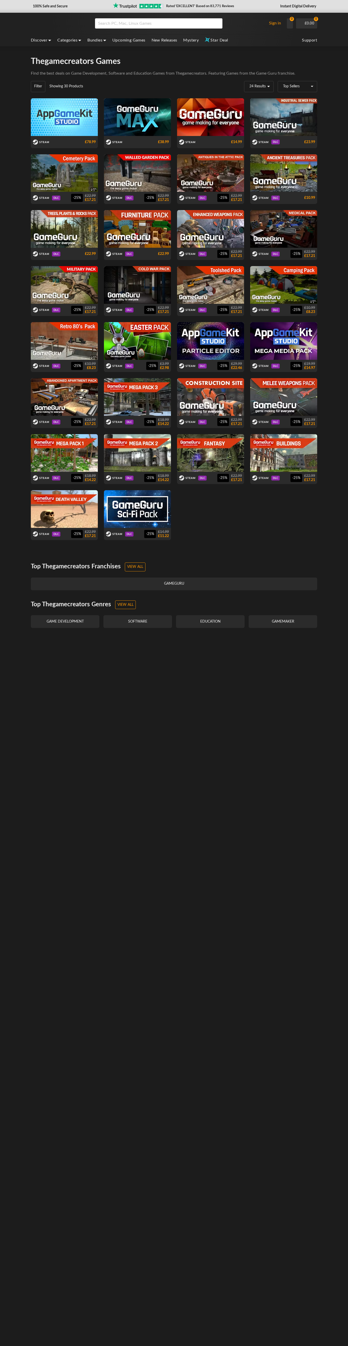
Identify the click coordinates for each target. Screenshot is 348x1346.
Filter (38, 86)
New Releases (164, 40)
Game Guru (266, 73)
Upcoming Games (128, 40)
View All (135, 567)
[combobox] (179, 23)
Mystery (191, 40)
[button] (50, 6)
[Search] (216, 23)
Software (117, 73)
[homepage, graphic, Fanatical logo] (59, 23)
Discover (39, 40)
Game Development (88, 73)
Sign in (275, 23)
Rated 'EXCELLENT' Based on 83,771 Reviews (200, 6)
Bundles (94, 40)
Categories (67, 40)
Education (142, 73)
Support (309, 40)
